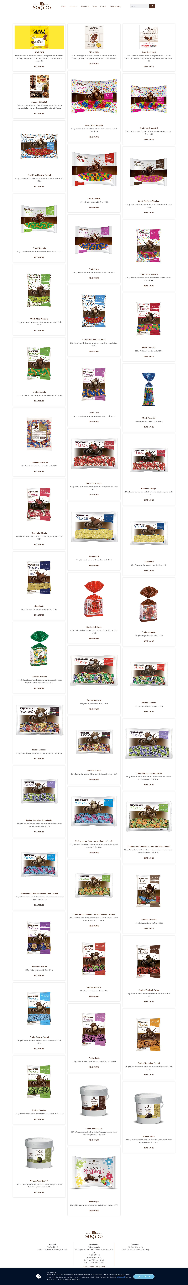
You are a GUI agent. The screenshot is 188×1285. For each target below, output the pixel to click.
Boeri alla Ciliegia (94, 483)
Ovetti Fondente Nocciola (148, 201)
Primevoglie (94, 1201)
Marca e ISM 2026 (39, 101)
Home (63, 6)
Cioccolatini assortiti (39, 462)
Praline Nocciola (39, 1110)
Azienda (72, 6)
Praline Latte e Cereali (39, 1037)
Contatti (103, 6)
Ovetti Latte (94, 269)
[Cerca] (152, 6)
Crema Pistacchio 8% (39, 1180)
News (95, 6)
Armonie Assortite (148, 919)
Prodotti (84, 6)
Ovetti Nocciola (39, 248)
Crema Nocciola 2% (94, 1128)
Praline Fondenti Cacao (149, 990)
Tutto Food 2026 (149, 52)
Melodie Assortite (39, 966)
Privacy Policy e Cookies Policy (94, 1266)
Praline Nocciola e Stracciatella (149, 773)
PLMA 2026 (94, 52)
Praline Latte (94, 1058)
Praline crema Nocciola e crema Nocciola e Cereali (149, 846)
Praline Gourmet (39, 749)
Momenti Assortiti (39, 676)
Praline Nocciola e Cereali (149, 1063)
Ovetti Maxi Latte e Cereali (39, 175)
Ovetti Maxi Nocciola (39, 318)
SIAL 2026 (39, 52)
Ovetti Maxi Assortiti (94, 125)
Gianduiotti (94, 556)
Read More (39, 66)
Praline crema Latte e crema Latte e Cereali (93, 841)
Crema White (148, 1136)
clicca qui (121, 1276)
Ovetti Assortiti (94, 198)
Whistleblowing (115, 6)
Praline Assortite (149, 632)
